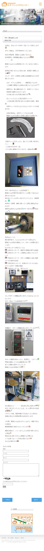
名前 (4, 449)
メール (5, 453)
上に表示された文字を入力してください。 (16, 481)
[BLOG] (22, 519)
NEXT (36, 500)
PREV (8, 500)
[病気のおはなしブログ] (22, 529)
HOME (4, 538)
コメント (5, 462)
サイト (5, 457)
